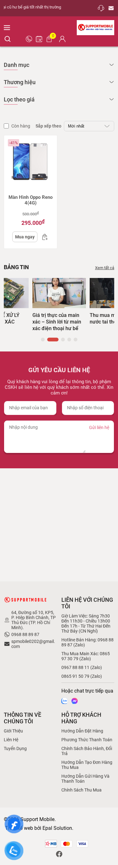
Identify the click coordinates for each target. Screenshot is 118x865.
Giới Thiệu (13, 730)
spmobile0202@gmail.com (33, 644)
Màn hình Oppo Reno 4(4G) (30, 200)
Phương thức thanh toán (86, 739)
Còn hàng (20, 125)
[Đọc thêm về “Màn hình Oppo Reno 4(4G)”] (43, 237)
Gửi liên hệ (99, 427)
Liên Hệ (11, 739)
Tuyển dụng (15, 748)
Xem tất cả (104, 267)
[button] (43, 339)
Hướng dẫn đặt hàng (82, 730)
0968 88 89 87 (25, 634)
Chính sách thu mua (81, 789)
